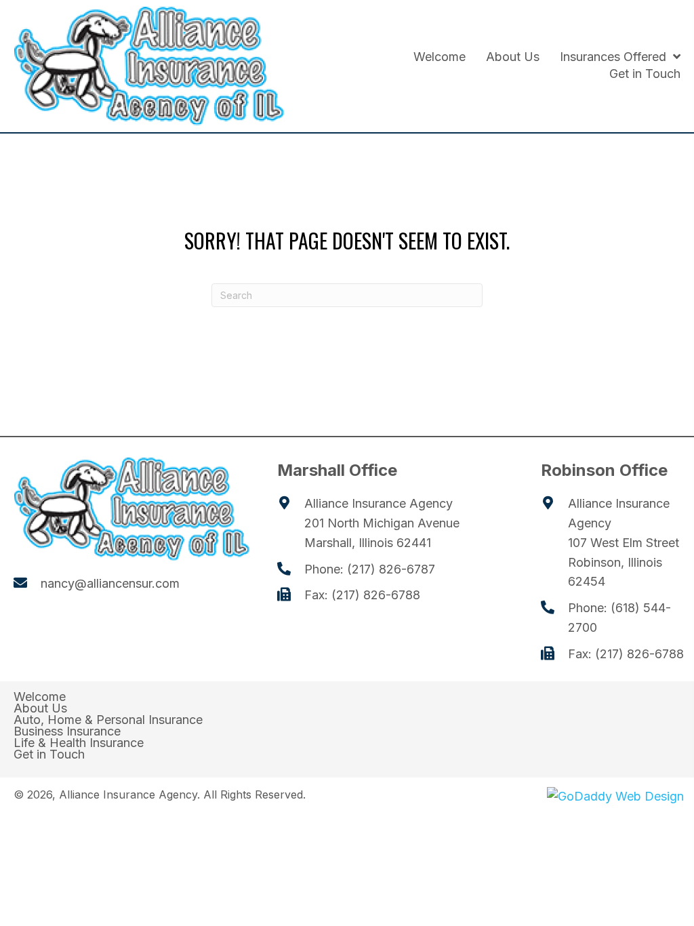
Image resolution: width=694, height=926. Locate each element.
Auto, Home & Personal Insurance (108, 719)
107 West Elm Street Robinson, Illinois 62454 (623, 562)
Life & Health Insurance (79, 743)
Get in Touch (49, 754)
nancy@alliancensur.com (110, 583)
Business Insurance (67, 731)
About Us (40, 708)
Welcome (40, 696)
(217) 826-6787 (391, 569)
